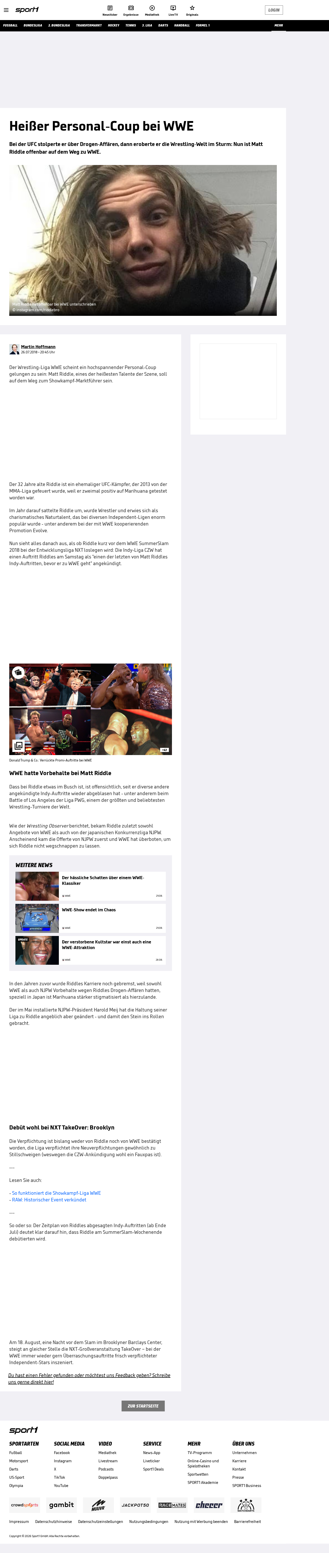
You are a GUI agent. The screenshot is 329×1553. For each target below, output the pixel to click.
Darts (13, 1469)
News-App (151, 1452)
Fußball (15, 1452)
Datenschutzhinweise (53, 1521)
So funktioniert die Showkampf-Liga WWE (56, 1193)
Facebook (62, 1452)
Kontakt (239, 1469)
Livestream (108, 1460)
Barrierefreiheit (247, 1521)
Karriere (239, 1460)
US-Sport (16, 1477)
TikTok (59, 1477)
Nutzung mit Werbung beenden (201, 1521)
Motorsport (18, 1460)
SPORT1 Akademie (203, 1482)
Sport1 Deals (153, 1469)
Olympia (16, 1485)
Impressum (19, 1521)
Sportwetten (198, 1474)
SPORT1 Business (246, 1485)
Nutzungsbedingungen (148, 1521)
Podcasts (106, 1469)
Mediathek (107, 1452)
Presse (238, 1477)
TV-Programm (200, 1452)
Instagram (63, 1460)
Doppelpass (108, 1477)
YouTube (61, 1485)
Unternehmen (244, 1452)
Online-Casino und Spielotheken (203, 1463)
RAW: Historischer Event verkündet (49, 1200)
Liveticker (151, 1460)
